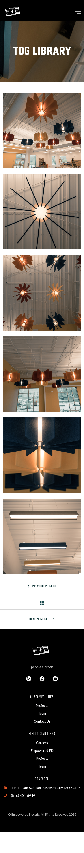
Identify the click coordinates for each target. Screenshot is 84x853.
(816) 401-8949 (23, 796)
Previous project (42, 586)
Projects (42, 705)
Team (42, 713)
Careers (42, 743)
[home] (13, 11)
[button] (67, 11)
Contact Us (42, 721)
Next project (42, 619)
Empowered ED (42, 750)
